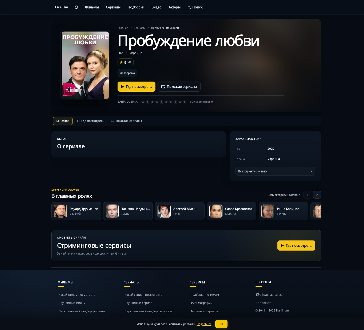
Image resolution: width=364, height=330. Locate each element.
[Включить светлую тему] (76, 7)
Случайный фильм (72, 303)
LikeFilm (61, 7)
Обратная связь (270, 294)
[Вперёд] (317, 195)
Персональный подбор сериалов (148, 311)
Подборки (136, 7)
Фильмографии (201, 303)
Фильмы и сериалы (204, 311)
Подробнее (204, 324)
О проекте (263, 303)
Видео (156, 7)
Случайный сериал (138, 303)
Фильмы (92, 7)
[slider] (164, 101)
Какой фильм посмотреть (77, 294)
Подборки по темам (204, 294)
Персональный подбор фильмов (82, 311)
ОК (221, 324)
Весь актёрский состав (282, 195)
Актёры (175, 7)
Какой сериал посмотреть (143, 294)
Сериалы (113, 7)
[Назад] (307, 195)
